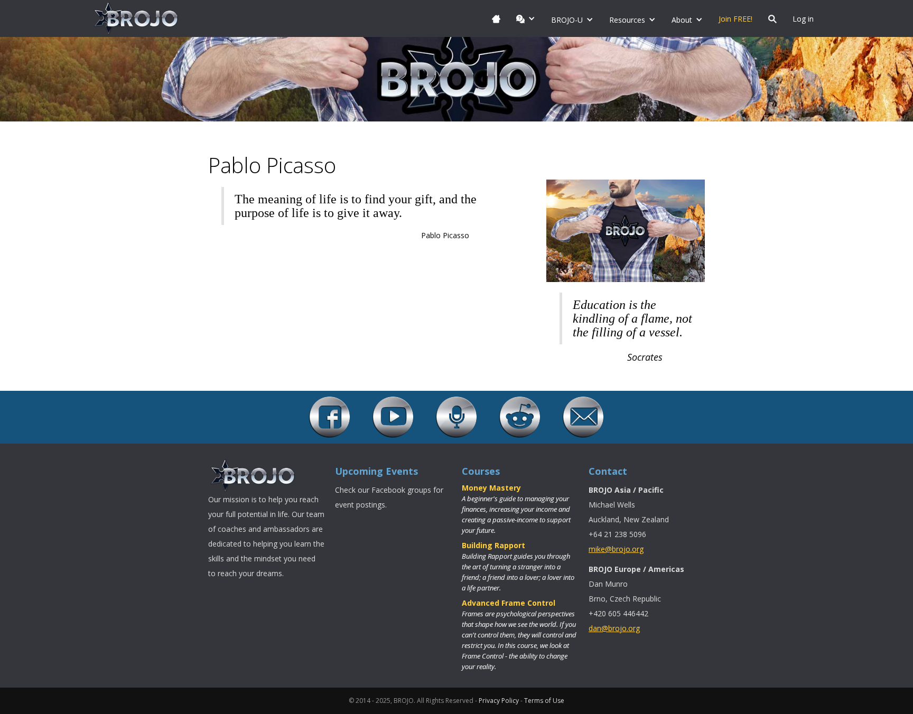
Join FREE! (735, 19)
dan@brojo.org (614, 628)
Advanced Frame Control (508, 603)
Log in (803, 19)
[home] (136, 18)
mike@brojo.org (616, 549)
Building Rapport (493, 545)
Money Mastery (491, 488)
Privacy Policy (499, 700)
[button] (525, 18)
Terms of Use (544, 700)
